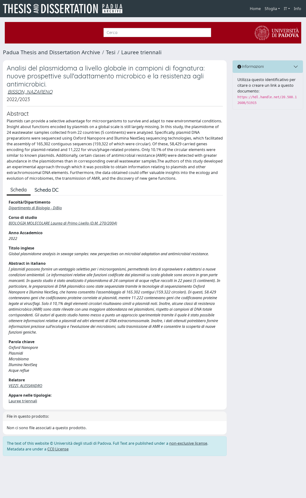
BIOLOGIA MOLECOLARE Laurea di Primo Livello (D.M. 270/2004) (63, 223)
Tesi (110, 52)
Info (297, 8)
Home (255, 8)
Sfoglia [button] (271, 8)
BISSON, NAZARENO (30, 92)
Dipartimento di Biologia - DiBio (35, 208)
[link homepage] (64, 8)
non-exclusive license (188, 443)
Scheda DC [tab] (47, 190)
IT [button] (285, 8)
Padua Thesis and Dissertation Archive (51, 52)
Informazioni (252, 66)
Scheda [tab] (19, 190)
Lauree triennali (141, 52)
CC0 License (58, 449)
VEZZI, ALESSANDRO (25, 385)
